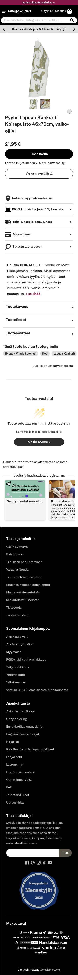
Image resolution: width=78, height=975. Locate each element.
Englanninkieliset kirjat (22, 734)
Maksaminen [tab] (22, 234)
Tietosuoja (14, 607)
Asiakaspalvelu (17, 637)
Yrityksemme (15, 682)
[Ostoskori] (69, 11)
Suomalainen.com (49, 969)
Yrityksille (47, 11)
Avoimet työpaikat (20, 644)
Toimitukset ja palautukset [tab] (32, 222)
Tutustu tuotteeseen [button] (27, 246)
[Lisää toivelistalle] (69, 111)
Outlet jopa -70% (19, 780)
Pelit (9, 787)
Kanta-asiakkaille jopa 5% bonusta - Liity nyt (39, 29)
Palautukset (15, 554)
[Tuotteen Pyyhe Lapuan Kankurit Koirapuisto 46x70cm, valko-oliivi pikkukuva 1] (33, 104)
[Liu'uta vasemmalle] (4, 29)
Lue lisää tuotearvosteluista (53, 366)
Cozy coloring (16, 719)
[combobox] (39, 20)
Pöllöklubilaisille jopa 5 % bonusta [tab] (37, 209)
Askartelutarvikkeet (20, 711)
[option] (39, 29)
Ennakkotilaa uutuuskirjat (25, 726)
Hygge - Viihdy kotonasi (20, 353)
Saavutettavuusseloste (22, 600)
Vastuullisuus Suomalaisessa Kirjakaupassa (37, 690)
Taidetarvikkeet (17, 795)
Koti (45, 353)
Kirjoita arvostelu (39, 441)
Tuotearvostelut (18, 615)
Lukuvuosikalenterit (20, 772)
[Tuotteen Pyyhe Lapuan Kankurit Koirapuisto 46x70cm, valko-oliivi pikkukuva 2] (45, 104)
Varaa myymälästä (39, 173)
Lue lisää (33, 294)
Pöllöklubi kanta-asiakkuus (26, 659)
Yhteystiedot (15, 675)
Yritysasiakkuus (17, 667)
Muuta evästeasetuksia (23, 592)
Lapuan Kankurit (64, 353)
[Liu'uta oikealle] (74, 29)
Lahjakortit (14, 757)
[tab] (39, 307)
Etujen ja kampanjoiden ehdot (28, 585)
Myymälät (13, 652)
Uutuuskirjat (15, 802)
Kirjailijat (12, 742)
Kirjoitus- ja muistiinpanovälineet (30, 749)
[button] (4, 11)
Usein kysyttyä (17, 547)
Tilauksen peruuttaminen (24, 562)
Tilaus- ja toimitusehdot (23, 577)
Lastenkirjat (14, 764)
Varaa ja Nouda (17, 569)
